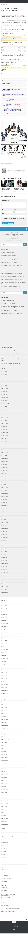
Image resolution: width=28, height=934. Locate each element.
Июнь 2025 (4, 412)
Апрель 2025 (5, 417)
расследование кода (8, 163)
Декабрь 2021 (5, 534)
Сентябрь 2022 (5, 508)
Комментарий (5, 200)
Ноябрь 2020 (5, 572)
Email (15, 209)
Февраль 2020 (5, 592)
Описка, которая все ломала (8, 252)
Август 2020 (4, 575)
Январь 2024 (5, 461)
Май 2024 (4, 449)
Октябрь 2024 (5, 435)
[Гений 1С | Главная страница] (5, 2)
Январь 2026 (5, 391)
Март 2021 (4, 560)
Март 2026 (4, 385)
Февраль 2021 (5, 563)
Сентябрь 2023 (5, 473)
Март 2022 (4, 525)
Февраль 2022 (5, 528)
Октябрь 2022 (5, 505)
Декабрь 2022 (5, 499)
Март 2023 (4, 490)
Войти (3, 872)
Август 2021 (4, 545)
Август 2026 (4, 371)
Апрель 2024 (5, 452)
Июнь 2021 (4, 551)
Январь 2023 (5, 496)
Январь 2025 (5, 426)
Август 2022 (4, 511)
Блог (3, 833)
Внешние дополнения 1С (7, 836)
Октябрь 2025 (5, 400)
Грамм (3, 839)
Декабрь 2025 (5, 394)
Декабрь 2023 (5, 464)
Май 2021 (4, 554)
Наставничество (5, 842)
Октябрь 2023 (5, 470)
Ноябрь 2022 (5, 502)
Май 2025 (4, 414)
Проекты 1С (4, 851)
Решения (4, 860)
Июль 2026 (4, 374)
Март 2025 (4, 420)
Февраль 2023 (5, 493)
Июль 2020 (4, 578)
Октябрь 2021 (5, 540)
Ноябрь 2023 (5, 467)
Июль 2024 (4, 444)
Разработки (4, 854)
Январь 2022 (5, 531)
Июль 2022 (4, 513)
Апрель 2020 (5, 586)
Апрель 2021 (5, 557)
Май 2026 (4, 380)
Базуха (3, 830)
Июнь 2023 (4, 481)
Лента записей (5, 875)
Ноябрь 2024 (5, 432)
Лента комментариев (6, 878)
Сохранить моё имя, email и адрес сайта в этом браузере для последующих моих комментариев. (13, 219)
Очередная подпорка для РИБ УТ (9, 255)
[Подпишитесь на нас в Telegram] (26, 229)
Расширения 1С (5, 857)
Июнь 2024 (4, 446)
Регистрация (4, 869)
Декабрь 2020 (5, 569)
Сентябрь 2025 (5, 403)
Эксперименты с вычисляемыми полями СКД (12, 265)
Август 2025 (4, 406)
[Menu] (26, 1)
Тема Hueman (19, 926)
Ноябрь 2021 (5, 537)
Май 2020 (4, 583)
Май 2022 (4, 519)
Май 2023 (4, 484)
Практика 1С (4, 4)
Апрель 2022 (5, 522)
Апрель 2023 (5, 487)
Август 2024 (4, 441)
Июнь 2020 (4, 580)
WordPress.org (5, 881)
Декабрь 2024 (5, 429)
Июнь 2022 (4, 516)
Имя (3, 209)
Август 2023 (4, 476)
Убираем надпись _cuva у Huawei (9, 262)
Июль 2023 (4, 479)
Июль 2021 (4, 548)
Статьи (3, 862)
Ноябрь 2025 (5, 397)
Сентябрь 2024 (5, 438)
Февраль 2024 (5, 458)
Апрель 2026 (5, 382)
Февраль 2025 (5, 423)
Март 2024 (4, 455)
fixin (2, 12)
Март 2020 (4, 589)
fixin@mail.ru (4, 887)
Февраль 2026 (5, 388)
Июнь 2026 (4, 377)
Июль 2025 (4, 409)
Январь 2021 (5, 566)
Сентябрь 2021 (5, 543)
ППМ (3, 845)
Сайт (3, 213)
